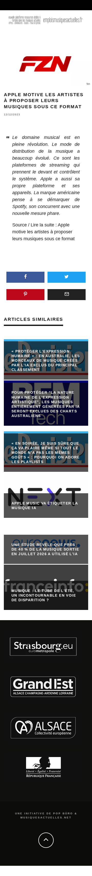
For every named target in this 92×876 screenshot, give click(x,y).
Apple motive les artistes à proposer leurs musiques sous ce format (43, 231)
